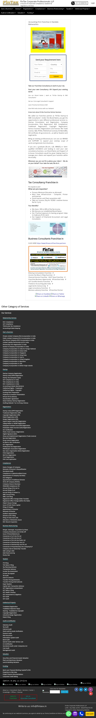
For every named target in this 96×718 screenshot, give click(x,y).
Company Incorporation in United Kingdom (16, 359)
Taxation (69, 9)
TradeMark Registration (10, 606)
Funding (30, 13)
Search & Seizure (8, 577)
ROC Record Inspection (10, 522)
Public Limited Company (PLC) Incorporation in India (19, 338)
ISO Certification (8, 430)
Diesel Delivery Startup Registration (14, 401)
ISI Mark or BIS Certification (11, 442)
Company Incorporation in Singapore (14, 353)
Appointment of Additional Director (14, 480)
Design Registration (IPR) (10, 419)
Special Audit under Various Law (13, 642)
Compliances (40, 9)
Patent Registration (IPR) (10, 417)
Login (93, 3)
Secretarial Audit (8, 471)
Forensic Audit (7, 633)
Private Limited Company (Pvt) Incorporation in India (19, 336)
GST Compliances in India (11, 380)
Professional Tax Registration (12, 446)
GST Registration (8, 444)
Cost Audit (6, 648)
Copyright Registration (10, 613)
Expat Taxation (7, 584)
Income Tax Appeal (9, 573)
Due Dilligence (7, 478)
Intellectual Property (82, 9)
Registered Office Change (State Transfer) (16, 499)
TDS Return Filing (8, 565)
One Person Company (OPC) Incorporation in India (18, 340)
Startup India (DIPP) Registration (13, 375)
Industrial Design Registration (12, 615)
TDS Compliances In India (11, 382)
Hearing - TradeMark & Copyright (13, 611)
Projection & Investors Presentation (14, 394)
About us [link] (5, 690)
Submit (56, 76)
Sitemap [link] (19, 692)
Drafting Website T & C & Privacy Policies (15, 403)
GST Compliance (8, 324)
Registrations (27, 9)
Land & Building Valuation (11, 662)
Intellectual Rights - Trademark (12, 388)
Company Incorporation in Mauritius (14, 361)
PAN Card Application (9, 459)
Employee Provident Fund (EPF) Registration (16, 425)
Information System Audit (11, 637)
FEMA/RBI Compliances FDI (11, 486)
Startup (17, 9)
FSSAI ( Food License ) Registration (13, 432)
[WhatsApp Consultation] (68, 713)
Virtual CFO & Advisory (10, 397)
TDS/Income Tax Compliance (11, 326)
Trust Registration (8, 457)
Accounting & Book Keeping (11, 328)
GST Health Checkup (9, 592)
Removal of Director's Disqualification (14, 469)
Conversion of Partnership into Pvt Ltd (15, 544)
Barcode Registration (9, 438)
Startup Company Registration (12, 373)
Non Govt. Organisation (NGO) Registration (16, 451)
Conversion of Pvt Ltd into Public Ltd (14, 540)
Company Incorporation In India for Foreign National (19, 349)
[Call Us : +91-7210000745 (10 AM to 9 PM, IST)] (81, 714)
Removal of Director (9, 511)
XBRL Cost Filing (8, 496)
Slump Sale (6, 555)
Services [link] (25, 690)
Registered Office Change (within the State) (16, 501)
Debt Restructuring (9, 553)
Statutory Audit (7, 625)
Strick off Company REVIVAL (11, 482)
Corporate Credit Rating (10, 676)
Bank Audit (6, 640)
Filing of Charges (8, 507)
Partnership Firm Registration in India (15, 344)
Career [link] (31, 690)
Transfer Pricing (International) (12, 582)
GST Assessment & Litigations (12, 594)
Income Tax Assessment (10, 571)
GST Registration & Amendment (13, 588)
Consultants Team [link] (15, 690)
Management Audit (9, 650)
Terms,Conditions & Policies (53, 713)
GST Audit (6, 596)
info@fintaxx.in (39, 706)
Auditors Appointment (10, 513)
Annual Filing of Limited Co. (11, 492)
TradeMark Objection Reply (11, 609)
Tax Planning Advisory (9, 567)
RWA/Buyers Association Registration (14, 449)
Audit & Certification (8, 13)
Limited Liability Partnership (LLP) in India (16, 342)
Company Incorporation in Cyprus (13, 357)
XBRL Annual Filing (9, 494)
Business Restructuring (55, 9)
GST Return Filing (8, 590)
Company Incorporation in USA (12, 363)
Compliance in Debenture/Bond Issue (14, 473)
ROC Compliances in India (11, 384)
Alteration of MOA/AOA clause (12, 520)
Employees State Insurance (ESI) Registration (17, 427)
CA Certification (7, 644)
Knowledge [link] (6, 692)
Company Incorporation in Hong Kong (14, 355)
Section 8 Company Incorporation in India (16, 346)
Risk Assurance (7, 635)
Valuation (21, 13)
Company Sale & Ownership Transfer (14, 549)
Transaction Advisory (9, 569)
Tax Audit (6, 575)
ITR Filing (6, 563)
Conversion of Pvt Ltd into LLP (12, 538)
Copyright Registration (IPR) (11, 415)
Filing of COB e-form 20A (10, 518)
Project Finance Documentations (13, 674)
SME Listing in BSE (8, 551)
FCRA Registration (8, 453)
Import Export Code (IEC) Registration (14, 421)
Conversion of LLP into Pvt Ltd (12, 536)
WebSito (86, 710)
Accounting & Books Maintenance (13, 386)
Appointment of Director (10, 509)
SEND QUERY (90, 714)
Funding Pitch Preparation (11, 392)
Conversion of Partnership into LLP (13, 542)
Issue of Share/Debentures (11, 534)
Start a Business (6, 9)
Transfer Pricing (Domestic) (11, 580)
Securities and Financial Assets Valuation (15, 658)
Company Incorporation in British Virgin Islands (18, 365)
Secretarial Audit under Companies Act (15, 646)
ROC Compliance (8, 322)
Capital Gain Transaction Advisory (13, 586)
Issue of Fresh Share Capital (11, 505)
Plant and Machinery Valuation (12, 660)
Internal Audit (7, 629)
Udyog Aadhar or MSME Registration (14, 423)
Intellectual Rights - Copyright (12, 390)
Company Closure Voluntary (11, 484)
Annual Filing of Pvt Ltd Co (11, 488)
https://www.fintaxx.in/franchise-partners (51, 243)
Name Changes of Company (11, 467)
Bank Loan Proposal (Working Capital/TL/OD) (16, 670)
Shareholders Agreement (11, 399)
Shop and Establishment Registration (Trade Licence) (19, 436)
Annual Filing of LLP (9, 490)
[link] (13, 692)
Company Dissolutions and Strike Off (14, 532)
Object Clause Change (10, 503)
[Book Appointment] (75, 713)
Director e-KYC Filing (9, 515)
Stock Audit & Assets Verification (13, 631)
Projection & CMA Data (10, 672)
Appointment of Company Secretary (14, 475)
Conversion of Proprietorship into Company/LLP (18, 547)
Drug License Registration (11, 440)
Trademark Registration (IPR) (12, 413)
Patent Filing (7, 617)
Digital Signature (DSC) (10, 434)
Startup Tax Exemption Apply (12, 378)
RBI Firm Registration (9, 455)
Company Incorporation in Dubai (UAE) (15, 351)
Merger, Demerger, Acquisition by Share (15, 530)
